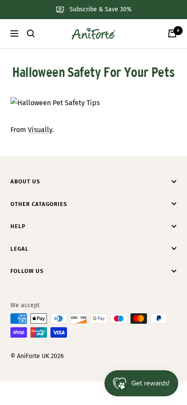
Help (18, 226)
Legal (19, 249)
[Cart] (172, 33)
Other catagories (38, 204)
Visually (40, 130)
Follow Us (26, 271)
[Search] (31, 33)
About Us (25, 181)
